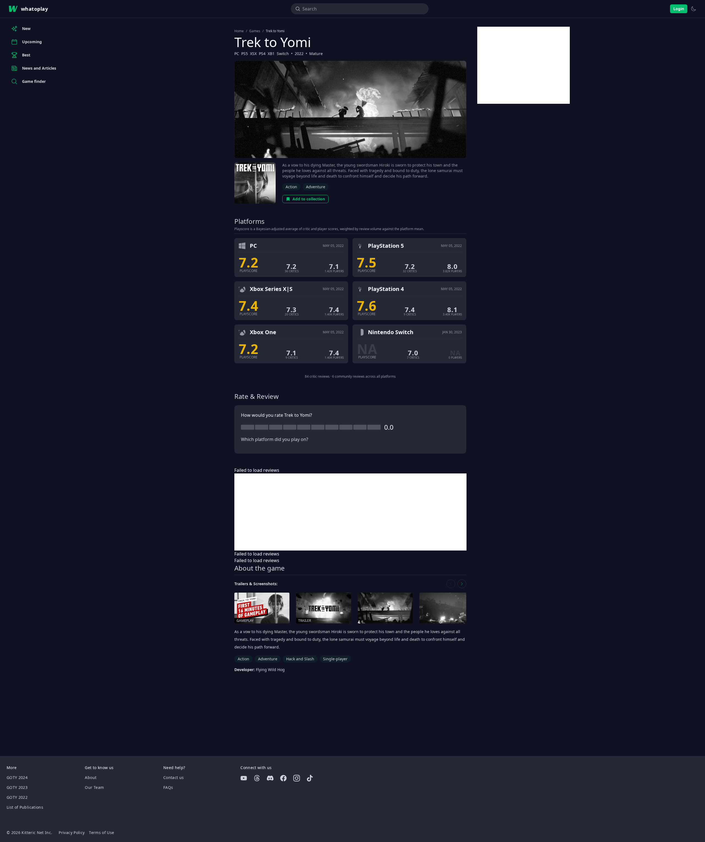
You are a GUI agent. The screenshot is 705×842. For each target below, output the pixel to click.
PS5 (244, 53)
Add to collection (308, 198)
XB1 (271, 53)
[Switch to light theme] (693, 9)
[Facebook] (283, 778)
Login (678, 8)
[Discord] (270, 778)
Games (254, 31)
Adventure (315, 186)
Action (291, 186)
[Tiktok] (310, 778)
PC (236, 53)
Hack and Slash (300, 658)
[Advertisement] (350, 512)
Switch (283, 53)
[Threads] (257, 778)
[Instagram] (296, 778)
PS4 (262, 53)
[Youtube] (243, 778)
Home (239, 31)
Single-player (335, 658)
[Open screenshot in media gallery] (385, 608)
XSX (253, 53)
